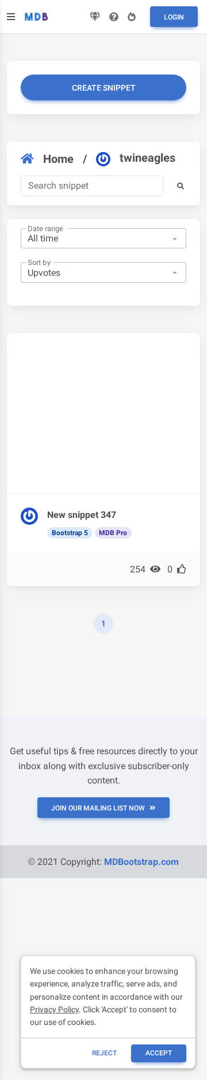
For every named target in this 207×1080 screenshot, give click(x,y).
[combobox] (103, 238)
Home (58, 159)
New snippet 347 (81, 514)
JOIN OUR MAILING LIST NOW (98, 808)
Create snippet (104, 87)
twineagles (147, 158)
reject (104, 1053)
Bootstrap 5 (70, 533)
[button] (180, 186)
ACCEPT (158, 1053)
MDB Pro (113, 533)
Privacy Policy (54, 1009)
